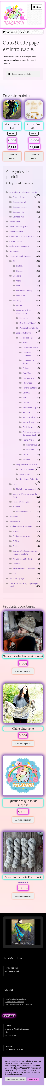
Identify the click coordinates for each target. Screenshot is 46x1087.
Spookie (26, 459)
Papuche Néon (29, 417)
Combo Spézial (19, 202)
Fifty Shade (27, 383)
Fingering (17, 300)
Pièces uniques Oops (21, 501)
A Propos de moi (12, 971)
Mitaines (16, 563)
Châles (16, 541)
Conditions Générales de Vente (15, 999)
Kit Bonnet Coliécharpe (23, 558)
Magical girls (25, 474)
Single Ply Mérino (23, 332)
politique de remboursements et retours (18, 1004)
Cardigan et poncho (21, 536)
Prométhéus (31, 444)
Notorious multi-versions (24, 568)
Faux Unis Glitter (26, 469)
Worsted (16, 506)
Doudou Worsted (23, 511)
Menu (38, 7)
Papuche (26, 412)
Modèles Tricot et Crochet (20, 526)
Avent (25, 342)
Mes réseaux (14, 521)
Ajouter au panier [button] (12, 156)
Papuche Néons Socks (28, 328)
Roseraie (30, 449)
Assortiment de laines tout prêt (23, 192)
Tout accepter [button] (33, 1079)
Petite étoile (28, 422)
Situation (9, 974)
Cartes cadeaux (15, 241)
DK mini (19, 271)
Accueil (11, 32)
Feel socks (23, 318)
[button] (17, 938)
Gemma (26, 392)
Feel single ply (29, 378)
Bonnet (16, 531)
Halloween (14, 251)
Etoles (16, 546)
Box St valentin (16, 231)
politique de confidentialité (14, 1002)
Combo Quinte (19, 197)
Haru (25, 397)
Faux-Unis (27, 373)
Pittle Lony (28, 427)
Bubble (19, 305)
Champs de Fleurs (30, 347)
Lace (15, 484)
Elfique (26, 368)
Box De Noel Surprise (18, 226)
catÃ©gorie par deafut (19, 246)
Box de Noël (14, 221)
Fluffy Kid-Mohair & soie (26, 489)
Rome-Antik (28, 440)
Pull (14, 573)
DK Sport (17, 275)
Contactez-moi (11, 967)
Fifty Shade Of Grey (24, 290)
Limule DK (20, 295)
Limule (26, 402)
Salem (25, 454)
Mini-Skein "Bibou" (27, 323)
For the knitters (30, 387)
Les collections (26, 337)
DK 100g (19, 266)
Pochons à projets (17, 578)
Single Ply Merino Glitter (27, 464)
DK (14, 261)
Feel (18, 285)
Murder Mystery (29, 407)
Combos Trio (18, 212)
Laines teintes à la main (20, 256)
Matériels (13, 516)
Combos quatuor (20, 207)
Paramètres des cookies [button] (16, 1079)
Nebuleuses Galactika (28, 479)
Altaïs (18, 280)
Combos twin (18, 216)
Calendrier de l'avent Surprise (22, 236)
